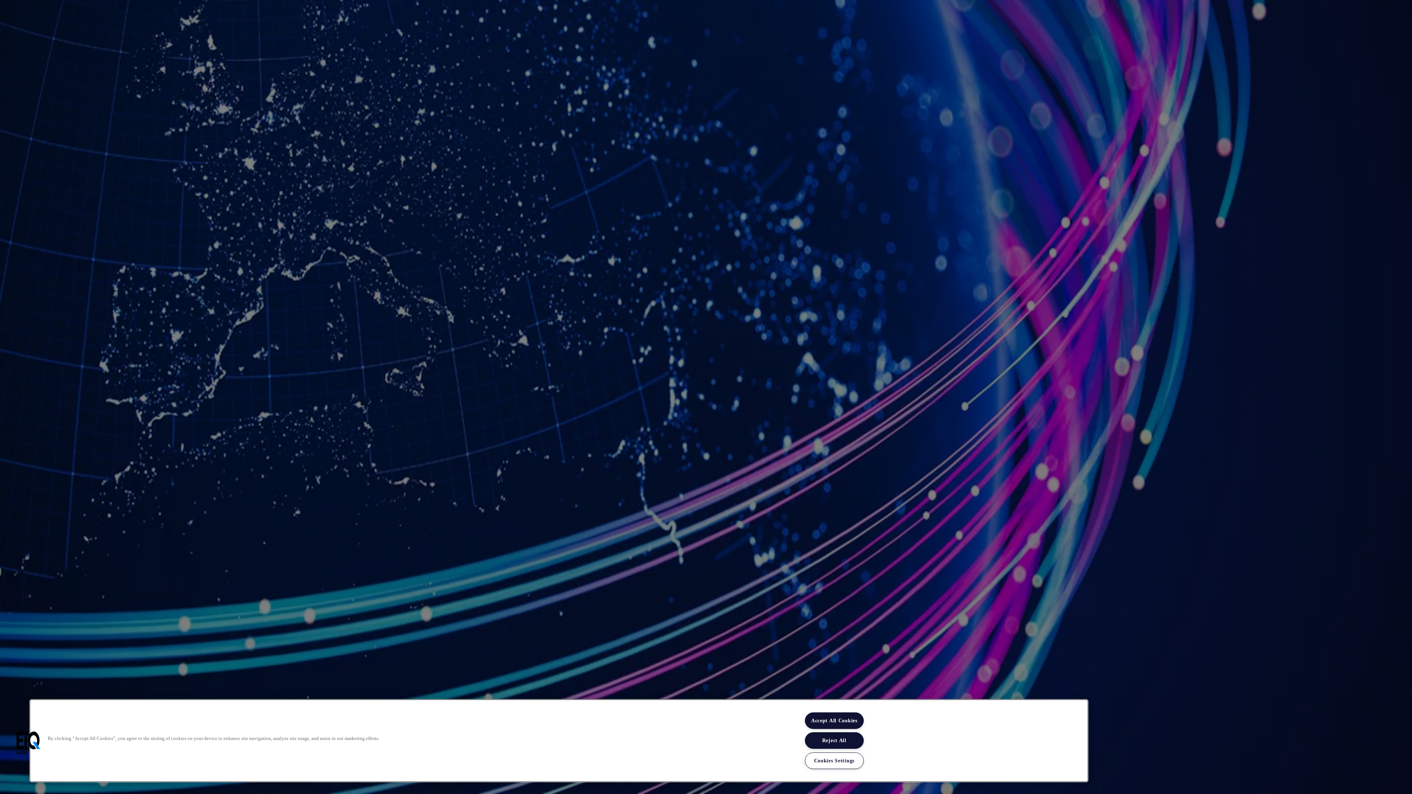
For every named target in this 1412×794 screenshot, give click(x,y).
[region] (558, 740)
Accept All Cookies (834, 720)
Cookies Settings (834, 760)
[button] (28, 743)
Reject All (834, 740)
